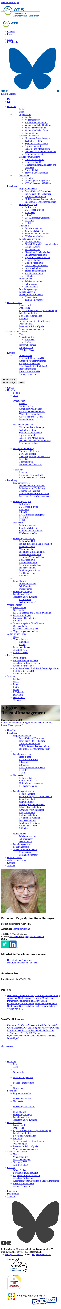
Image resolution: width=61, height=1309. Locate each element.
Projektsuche (31, 207)
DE (8, 99)
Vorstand (29, 117)
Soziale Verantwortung (29, 157)
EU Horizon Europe (34, 210)
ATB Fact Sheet (26, 350)
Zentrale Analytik (33, 247)
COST (28, 223)
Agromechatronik (33, 146)
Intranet (16, 684)
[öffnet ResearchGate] (5, 947)
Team (21, 112)
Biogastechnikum (33, 260)
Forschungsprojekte (28, 204)
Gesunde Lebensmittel (35, 196)
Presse (10, 34)
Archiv (28, 342)
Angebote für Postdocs (29, 363)
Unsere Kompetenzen (29, 135)
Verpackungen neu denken (31, 329)
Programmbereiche (28, 188)
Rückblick (29, 339)
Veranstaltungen (26, 337)
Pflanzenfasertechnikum (36, 255)
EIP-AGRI (30, 215)
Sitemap (17, 700)
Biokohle (23, 318)
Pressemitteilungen (27, 345)
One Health (24, 308)
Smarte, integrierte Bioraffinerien (34, 321)
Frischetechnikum (33, 268)
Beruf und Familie (33, 162)
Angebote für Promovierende (32, 361)
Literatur (29, 178)
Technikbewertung (33, 141)
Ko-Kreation (31, 297)
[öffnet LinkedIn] (13, 947)
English (10, 387)
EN (8, 101)
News (21, 334)
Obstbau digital (26, 323)
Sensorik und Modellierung (37, 149)
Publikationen (25, 278)
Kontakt (11, 31)
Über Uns (11, 106)
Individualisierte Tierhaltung (38, 194)
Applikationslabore (34, 273)
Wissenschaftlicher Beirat (36, 130)
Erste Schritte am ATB (29, 371)
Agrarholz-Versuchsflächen (37, 257)
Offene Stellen (25, 355)
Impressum (18, 695)
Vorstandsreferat (32, 119)
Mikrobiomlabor (32, 249)
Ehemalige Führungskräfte (37, 180)
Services (11, 676)
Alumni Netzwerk (27, 374)
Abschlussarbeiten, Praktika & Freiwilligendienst (33, 367)
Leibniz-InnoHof (33, 241)
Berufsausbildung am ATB (31, 358)
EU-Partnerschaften (34, 236)
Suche (10, 39)
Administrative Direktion (36, 122)
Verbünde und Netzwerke (37, 233)
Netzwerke (24, 225)
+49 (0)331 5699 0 (14, 1254)
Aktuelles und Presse (17, 331)
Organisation (25, 114)
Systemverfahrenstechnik (36, 143)
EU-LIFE (29, 220)
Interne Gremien (32, 133)
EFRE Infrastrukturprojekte (37, 217)
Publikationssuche (33, 281)
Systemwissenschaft (34, 154)
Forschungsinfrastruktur (30, 239)
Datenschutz (19, 697)
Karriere (11, 353)
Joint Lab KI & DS (34, 231)
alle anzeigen (7, 1046)
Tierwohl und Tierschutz (36, 172)
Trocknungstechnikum (35, 270)
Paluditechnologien (28, 313)
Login (16, 687)
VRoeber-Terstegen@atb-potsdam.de (26, 936)
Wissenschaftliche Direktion (38, 125)
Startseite (5, 722)
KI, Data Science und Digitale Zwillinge (38, 310)
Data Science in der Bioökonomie (40, 151)
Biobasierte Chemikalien (30, 315)
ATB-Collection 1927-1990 (38, 183)
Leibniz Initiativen (33, 228)
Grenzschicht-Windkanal (36, 265)
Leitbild (22, 109)
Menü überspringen (10, 2)
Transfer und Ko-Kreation (31, 294)
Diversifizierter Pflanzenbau (38, 191)
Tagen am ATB (26, 347)
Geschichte (24, 175)
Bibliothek (30, 276)
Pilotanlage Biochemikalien (37, 252)
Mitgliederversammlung (36, 127)
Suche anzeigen (9, 379)
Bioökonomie (25, 305)
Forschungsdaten (27, 292)
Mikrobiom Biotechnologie (37, 138)
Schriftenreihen (32, 284)
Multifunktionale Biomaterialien (40, 199)
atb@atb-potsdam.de (41, 1254)
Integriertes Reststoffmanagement (40, 202)
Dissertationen (31, 286)
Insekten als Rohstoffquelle (31, 326)
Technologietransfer (34, 300)
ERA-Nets (30, 212)
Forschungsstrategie (28, 289)
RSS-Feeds (12, 42)
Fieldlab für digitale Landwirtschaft (41, 244)
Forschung (12, 186)
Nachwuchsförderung (35, 159)
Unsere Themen (14, 302)
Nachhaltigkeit (31, 170)
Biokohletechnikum (34, 263)
